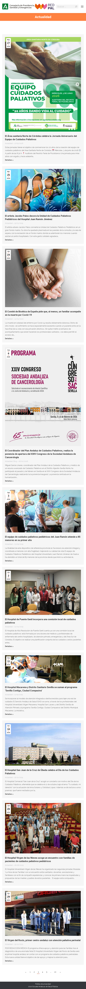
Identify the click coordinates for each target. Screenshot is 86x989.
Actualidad (9, 143)
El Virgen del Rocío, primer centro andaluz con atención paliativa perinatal (43, 940)
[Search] (76, 6)
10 (55, 972)
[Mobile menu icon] (82, 6)
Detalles (8, 160)
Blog (15, 461)
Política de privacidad (43, 984)
